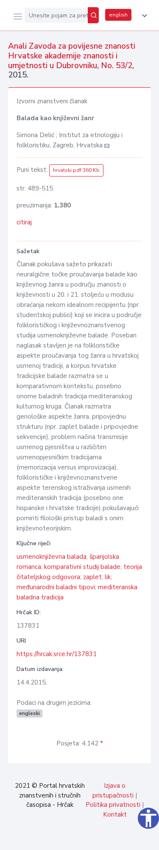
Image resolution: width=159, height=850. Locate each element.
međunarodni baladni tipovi (56, 587)
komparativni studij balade (82, 567)
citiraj (24, 222)
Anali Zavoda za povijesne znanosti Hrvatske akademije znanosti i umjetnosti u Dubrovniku (71, 56)
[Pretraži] (93, 15)
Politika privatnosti (113, 804)
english (118, 14)
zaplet (92, 577)
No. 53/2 (116, 65)
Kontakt (115, 814)
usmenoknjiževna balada (51, 556)
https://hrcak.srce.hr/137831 (57, 654)
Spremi (89, 839)
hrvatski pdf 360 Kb (76, 170)
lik (108, 577)
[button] (143, 15)
